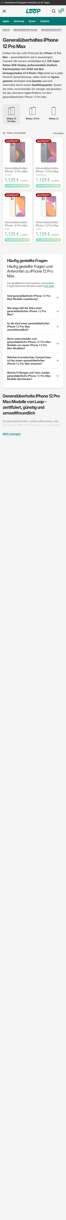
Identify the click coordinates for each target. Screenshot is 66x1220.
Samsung (19, 21)
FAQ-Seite (48, 286)
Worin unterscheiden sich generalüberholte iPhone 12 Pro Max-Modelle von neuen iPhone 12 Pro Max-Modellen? (29, 343)
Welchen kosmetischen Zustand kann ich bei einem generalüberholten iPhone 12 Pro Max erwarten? (29, 360)
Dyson (32, 21)
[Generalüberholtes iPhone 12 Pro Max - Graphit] (17, 152)
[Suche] (54, 11)
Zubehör (44, 21)
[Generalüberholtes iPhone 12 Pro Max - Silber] (49, 206)
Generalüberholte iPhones (53, 29)
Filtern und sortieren (16, 133)
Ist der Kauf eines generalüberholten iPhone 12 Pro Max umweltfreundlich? (28, 326)
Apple (6, 21)
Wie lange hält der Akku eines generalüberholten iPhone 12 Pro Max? (26, 311)
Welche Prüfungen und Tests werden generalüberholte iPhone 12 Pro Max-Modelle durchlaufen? (29, 376)
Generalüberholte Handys (25, 29)
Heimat (6, 29)
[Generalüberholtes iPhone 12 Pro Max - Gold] (17, 206)
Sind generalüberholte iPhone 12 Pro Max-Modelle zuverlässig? (29, 297)
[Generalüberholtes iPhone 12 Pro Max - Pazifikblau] (49, 152)
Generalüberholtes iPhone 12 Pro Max (16, 171)
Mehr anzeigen (12, 434)
